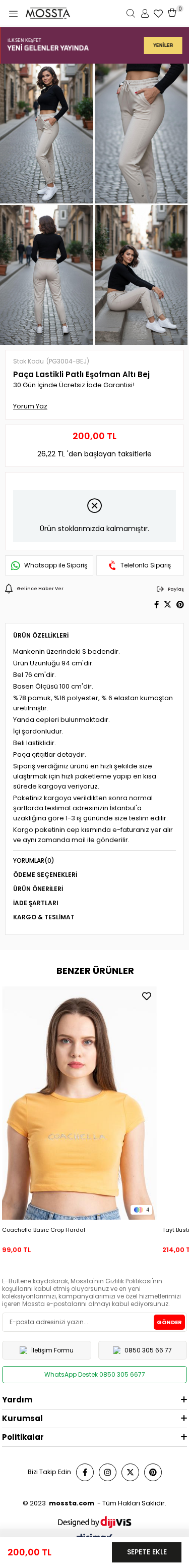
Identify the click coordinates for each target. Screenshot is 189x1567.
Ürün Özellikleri (41, 635)
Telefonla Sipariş (145, 565)
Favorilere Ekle (146, 996)
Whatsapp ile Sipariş (55, 565)
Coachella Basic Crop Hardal (43, 1230)
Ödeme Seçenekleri (45, 874)
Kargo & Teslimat (44, 917)
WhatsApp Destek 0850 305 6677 (94, 1374)
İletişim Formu (52, 1350)
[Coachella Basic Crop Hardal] (79, 1103)
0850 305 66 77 (148, 1350)
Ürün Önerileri (38, 888)
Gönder (169, 1322)
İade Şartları (35, 903)
